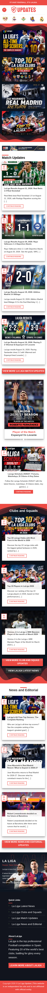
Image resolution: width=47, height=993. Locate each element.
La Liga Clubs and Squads (27, 912)
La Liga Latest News (23, 906)
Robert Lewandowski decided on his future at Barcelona (22, 815)
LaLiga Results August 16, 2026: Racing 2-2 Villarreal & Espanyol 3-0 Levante (23, 343)
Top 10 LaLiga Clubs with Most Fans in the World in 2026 (21, 539)
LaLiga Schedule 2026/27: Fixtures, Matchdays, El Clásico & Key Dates (23, 475)
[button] (4, 10)
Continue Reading (13, 206)
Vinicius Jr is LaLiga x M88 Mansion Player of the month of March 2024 (23, 633)
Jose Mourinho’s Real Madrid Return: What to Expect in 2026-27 (22, 766)
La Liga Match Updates (25, 918)
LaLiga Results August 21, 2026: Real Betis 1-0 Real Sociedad (23, 189)
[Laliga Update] (23, 10)
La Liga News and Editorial (27, 924)
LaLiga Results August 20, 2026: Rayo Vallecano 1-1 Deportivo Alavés (21, 243)
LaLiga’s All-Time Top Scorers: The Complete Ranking (22, 718)
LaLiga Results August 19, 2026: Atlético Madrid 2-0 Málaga (22, 293)
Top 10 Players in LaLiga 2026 (20, 586)
